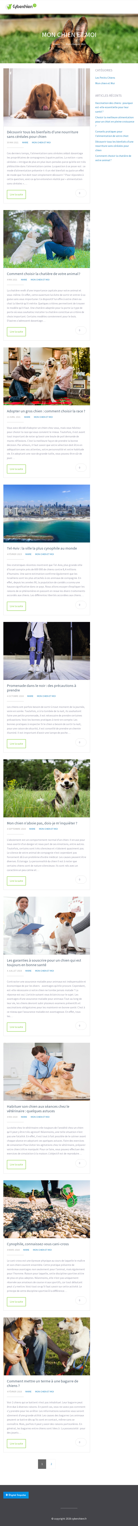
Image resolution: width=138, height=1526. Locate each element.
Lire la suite (16, 194)
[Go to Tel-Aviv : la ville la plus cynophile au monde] (46, 513)
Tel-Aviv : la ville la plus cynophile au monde (42, 548)
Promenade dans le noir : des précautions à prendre (41, 687)
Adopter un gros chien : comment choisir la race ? (46, 411)
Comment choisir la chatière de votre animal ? (43, 273)
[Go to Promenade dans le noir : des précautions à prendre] (46, 651)
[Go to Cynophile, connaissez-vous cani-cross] (46, 1209)
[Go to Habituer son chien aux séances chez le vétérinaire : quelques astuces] (46, 1072)
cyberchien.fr (79, 1518)
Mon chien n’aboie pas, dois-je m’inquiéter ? (42, 823)
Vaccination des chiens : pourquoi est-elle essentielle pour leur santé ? (114, 107)
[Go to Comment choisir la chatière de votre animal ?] (46, 239)
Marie (25, 142)
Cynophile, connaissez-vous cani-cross (38, 1244)
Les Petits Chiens (105, 77)
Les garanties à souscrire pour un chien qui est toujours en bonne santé (44, 962)
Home (56, 44)
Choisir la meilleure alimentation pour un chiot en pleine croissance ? (114, 122)
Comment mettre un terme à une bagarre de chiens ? (42, 1383)
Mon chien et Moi (75, 44)
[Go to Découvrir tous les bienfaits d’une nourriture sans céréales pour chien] (46, 97)
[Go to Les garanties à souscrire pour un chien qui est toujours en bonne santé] (46, 926)
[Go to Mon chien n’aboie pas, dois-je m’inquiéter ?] (46, 788)
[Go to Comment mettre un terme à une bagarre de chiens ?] (46, 1346)
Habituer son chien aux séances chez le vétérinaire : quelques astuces (38, 1108)
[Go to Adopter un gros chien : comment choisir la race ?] (46, 376)
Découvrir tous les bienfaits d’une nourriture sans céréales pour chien (42, 134)
